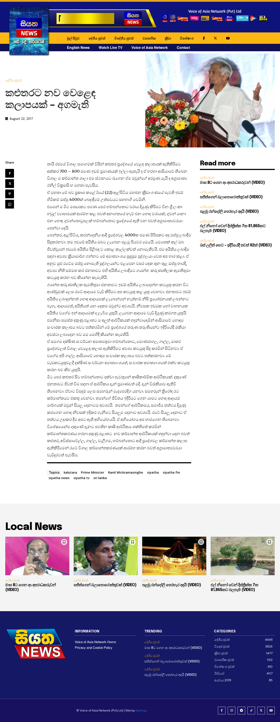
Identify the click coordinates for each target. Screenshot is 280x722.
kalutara (70, 472)
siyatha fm (171, 472)
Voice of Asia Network (149, 47)
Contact (183, 47)
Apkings (141, 710)
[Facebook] (9, 173)
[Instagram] (231, 710)
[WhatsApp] (9, 204)
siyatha (153, 472)
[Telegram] (241, 710)
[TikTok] (251, 710)
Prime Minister (92, 472)
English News (78, 47)
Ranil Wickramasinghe (125, 472)
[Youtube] (271, 710)
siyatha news (59, 478)
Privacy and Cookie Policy (93, 647)
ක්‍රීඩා (168, 38)
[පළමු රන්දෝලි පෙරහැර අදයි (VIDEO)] (174, 556)
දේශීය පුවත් (97, 38)
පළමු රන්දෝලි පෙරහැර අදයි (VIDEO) (229, 212)
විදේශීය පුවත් (124, 38)
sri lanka (100, 478)
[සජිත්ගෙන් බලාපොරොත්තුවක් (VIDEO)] (106, 556)
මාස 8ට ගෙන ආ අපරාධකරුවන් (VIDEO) (232, 183)
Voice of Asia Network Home (95, 641)
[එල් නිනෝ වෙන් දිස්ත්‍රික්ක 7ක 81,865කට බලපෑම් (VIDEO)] (243, 556)
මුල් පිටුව (73, 38)
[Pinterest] (9, 193)
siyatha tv (81, 478)
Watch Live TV (110, 47)
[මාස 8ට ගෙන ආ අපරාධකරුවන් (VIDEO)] (37, 556)
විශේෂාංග (187, 38)
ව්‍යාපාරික (149, 38)
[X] (9, 183)
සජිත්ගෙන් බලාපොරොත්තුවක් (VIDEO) (231, 197)
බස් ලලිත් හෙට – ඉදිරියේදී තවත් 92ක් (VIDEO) (236, 245)
